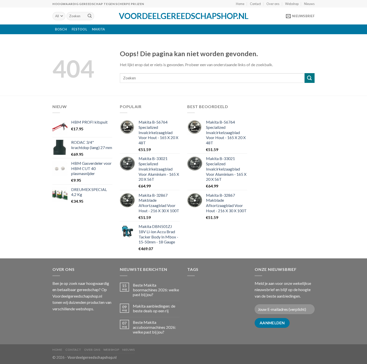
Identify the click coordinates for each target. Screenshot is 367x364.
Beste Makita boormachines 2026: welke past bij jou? (156, 290)
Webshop (292, 4)
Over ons (272, 4)
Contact (255, 4)
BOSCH (61, 29)
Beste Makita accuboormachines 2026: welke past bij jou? (154, 327)
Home (240, 4)
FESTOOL (79, 29)
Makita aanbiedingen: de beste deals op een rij (154, 308)
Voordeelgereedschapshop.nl (183, 16)
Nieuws (309, 4)
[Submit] (89, 16)
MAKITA (98, 29)
